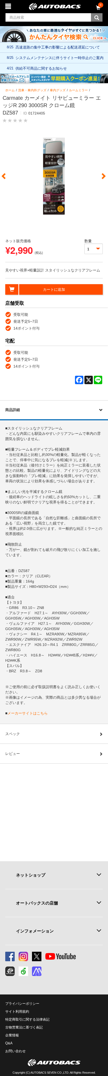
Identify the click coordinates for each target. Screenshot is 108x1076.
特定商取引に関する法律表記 (27, 1019)
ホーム (10, 90)
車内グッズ (58, 90)
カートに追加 (54, 289)
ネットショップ (30, 875)
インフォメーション (35, 931)
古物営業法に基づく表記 (24, 1027)
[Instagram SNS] (23, 956)
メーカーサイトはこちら (27, 713)
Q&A (9, 1043)
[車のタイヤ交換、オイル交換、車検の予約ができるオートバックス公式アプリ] (10, 971)
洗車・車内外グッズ (32, 90)
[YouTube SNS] (60, 956)
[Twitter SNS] (36, 956)
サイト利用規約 (17, 1011)
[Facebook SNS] (10, 956)
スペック (12, 734)
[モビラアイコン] (36, 971)
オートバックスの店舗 (37, 903)
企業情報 (12, 1035)
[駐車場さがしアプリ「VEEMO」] (23, 971)
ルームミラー (78, 90)
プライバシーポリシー (22, 1004)
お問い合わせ (15, 1051)
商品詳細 (12, 410)
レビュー (12, 753)
